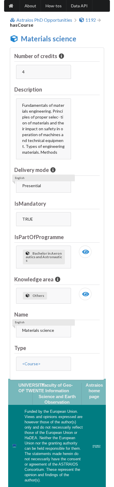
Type (20, 348)
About (30, 5)
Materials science (48, 38)
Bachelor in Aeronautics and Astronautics (44, 257)
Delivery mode (31, 170)
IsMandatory (30, 203)
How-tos (54, 5)
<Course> (31, 363)
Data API (79, 5)
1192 (90, 20)
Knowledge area (33, 279)
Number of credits (35, 56)
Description (28, 89)
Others (38, 295)
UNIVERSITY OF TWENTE (31, 388)
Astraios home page (94, 391)
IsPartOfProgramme (39, 237)
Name (21, 314)
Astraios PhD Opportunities (44, 20)
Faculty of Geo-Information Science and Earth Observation (57, 394)
